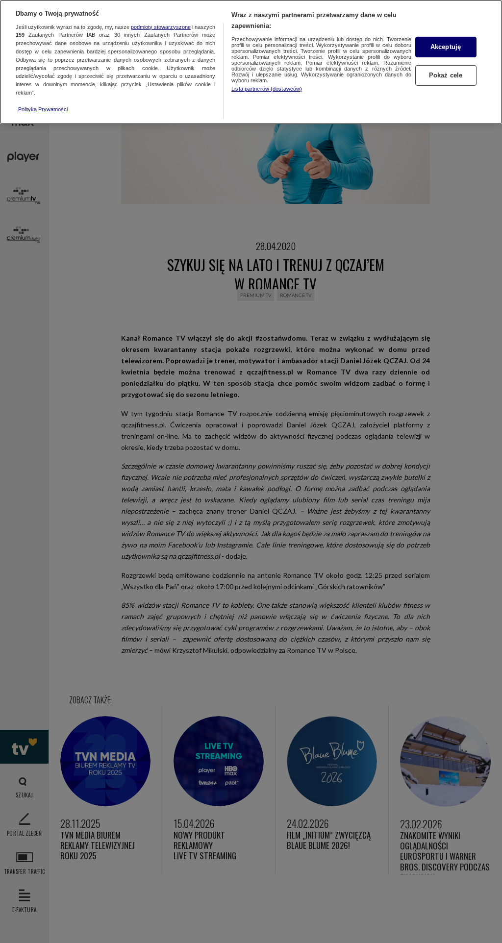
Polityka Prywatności (43, 109)
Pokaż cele (445, 75)
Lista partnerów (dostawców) (266, 89)
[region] (251, 62)
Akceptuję (445, 46)
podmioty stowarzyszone (161, 27)
